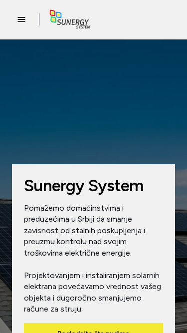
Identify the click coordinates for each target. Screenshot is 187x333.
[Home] (70, 19)
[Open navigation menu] (21, 19)
